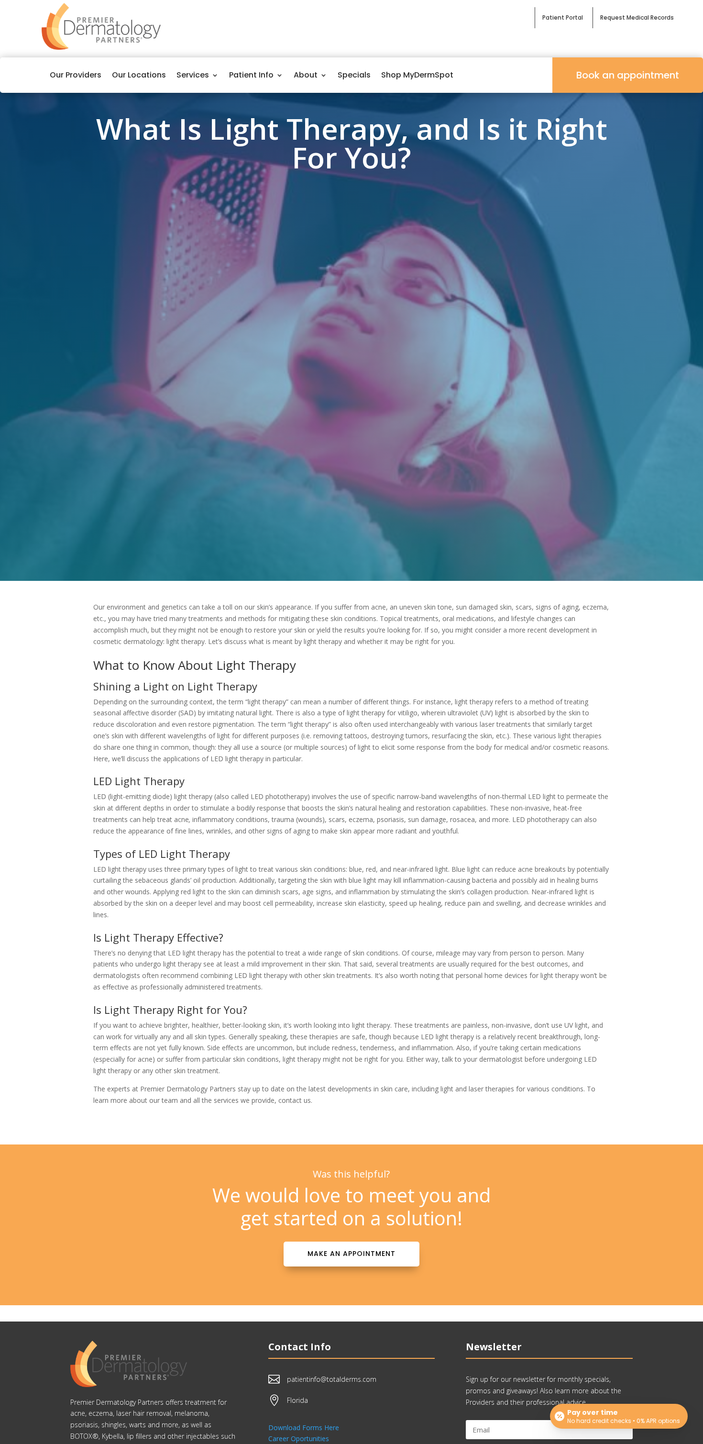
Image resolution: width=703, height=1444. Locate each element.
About (306, 74)
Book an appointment (627, 75)
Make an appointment (351, 1253)
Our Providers (75, 74)
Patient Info (251, 74)
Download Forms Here (303, 1427)
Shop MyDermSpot (417, 74)
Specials (354, 74)
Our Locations (139, 74)
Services (192, 74)
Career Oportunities (298, 1438)
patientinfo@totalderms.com (331, 1379)
